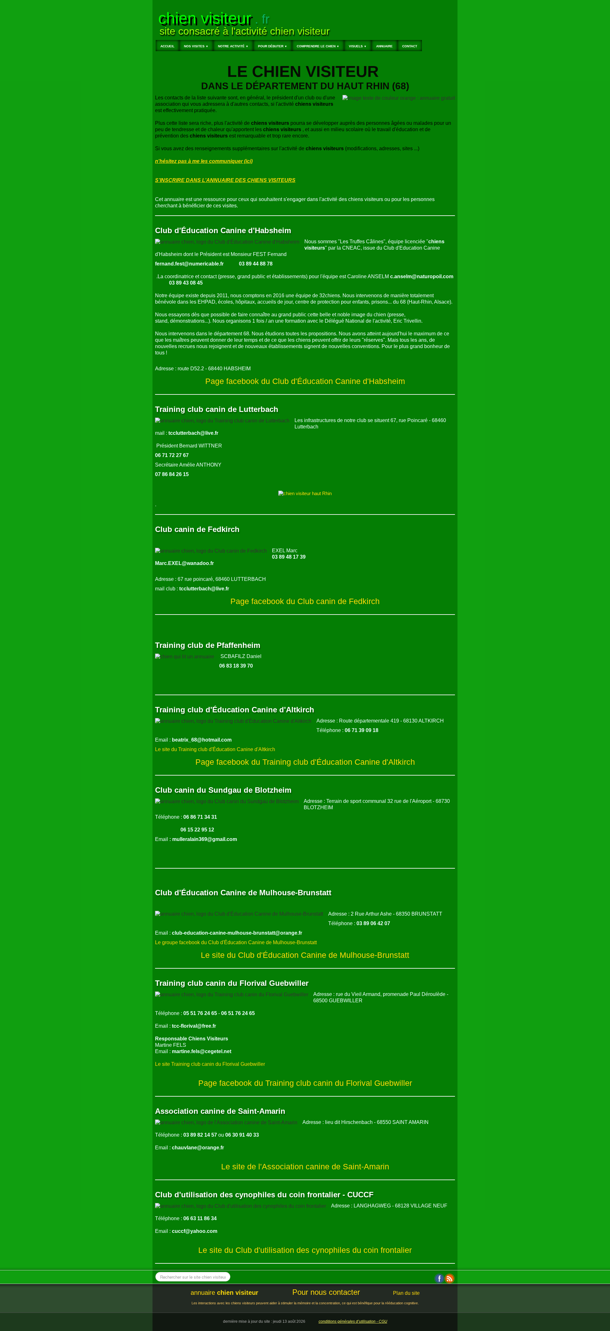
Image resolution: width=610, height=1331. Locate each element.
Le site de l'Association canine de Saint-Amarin (305, 1166)
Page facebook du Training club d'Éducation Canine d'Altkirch (305, 762)
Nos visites (196, 46)
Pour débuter (272, 46)
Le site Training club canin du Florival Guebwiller (210, 1064)
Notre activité (233, 46)
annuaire (224, 1292)
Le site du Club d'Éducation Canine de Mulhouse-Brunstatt (305, 955)
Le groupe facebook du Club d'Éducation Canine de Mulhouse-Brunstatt (236, 942)
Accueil (167, 46)
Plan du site (406, 1293)
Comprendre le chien (318, 46)
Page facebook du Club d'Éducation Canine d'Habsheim (305, 381)
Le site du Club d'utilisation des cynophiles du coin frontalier (305, 1250)
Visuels (358, 46)
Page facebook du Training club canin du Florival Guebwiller (305, 1083)
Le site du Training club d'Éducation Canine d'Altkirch (215, 749)
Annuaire (384, 46)
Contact (409, 46)
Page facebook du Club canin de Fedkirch (305, 601)
